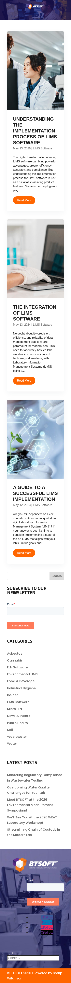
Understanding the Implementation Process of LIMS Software (35, 130)
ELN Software (17, 667)
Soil (10, 730)
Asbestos (14, 653)
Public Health (17, 723)
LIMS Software (42, 148)
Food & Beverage (21, 681)
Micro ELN (14, 709)
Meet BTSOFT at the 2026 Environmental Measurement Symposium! (30, 804)
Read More (24, 200)
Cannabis (15, 660)
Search (57, 576)
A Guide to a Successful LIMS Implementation (35, 493)
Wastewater (17, 736)
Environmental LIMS (22, 674)
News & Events (18, 716)
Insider (12, 695)
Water (12, 743)
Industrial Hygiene (21, 688)
